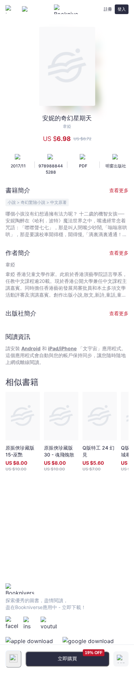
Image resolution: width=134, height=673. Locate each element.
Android (31, 348)
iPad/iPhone (62, 348)
